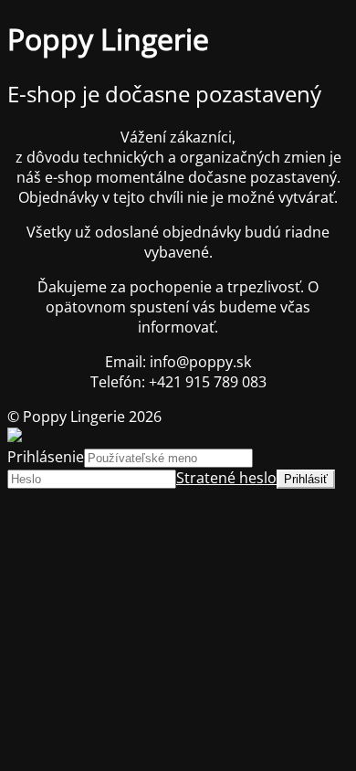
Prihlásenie (45, 457)
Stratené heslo (226, 478)
